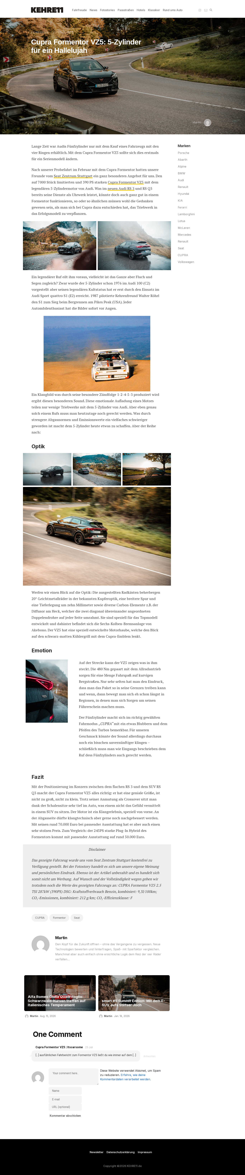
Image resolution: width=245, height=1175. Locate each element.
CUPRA (39, 917)
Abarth (182, 159)
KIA (180, 200)
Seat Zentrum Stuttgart (73, 175)
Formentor (59, 917)
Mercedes (184, 234)
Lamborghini (186, 214)
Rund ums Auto (173, 10)
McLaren (184, 228)
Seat (77, 917)
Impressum (145, 1152)
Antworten (149, 1056)
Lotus (181, 221)
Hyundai (183, 194)
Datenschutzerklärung (121, 1152)
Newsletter (96, 1152)
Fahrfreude (79, 10)
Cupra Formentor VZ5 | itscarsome (59, 1047)
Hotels (141, 10)
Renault (183, 187)
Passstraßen (126, 10)
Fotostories (107, 10)
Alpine (182, 166)
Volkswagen (186, 262)
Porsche (183, 153)
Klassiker (154, 10)
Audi (181, 180)
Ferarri (182, 207)
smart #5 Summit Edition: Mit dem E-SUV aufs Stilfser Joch (133, 1003)
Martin (196, 122)
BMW (181, 173)
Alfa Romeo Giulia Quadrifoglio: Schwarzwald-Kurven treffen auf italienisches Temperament (57, 1001)
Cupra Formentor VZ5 (126, 182)
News (93, 10)
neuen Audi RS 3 (121, 188)
